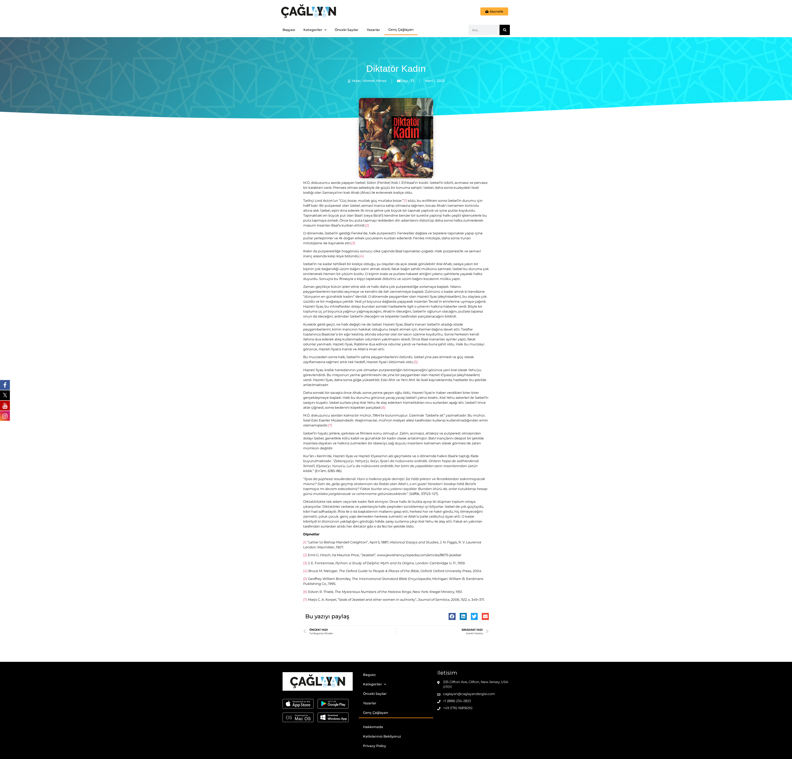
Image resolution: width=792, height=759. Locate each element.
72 (412, 81)
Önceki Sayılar (346, 30)
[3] (353, 243)
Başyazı (289, 30)
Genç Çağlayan (401, 30)
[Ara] (505, 30)
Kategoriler (312, 30)
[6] (383, 408)
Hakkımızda (373, 727)
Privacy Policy (374, 746)
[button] (452, 616)
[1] (405, 201)
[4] (361, 256)
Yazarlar (373, 30)
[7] (330, 425)
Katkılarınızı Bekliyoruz (382, 736)
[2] (367, 225)
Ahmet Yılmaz (375, 81)
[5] (416, 362)
